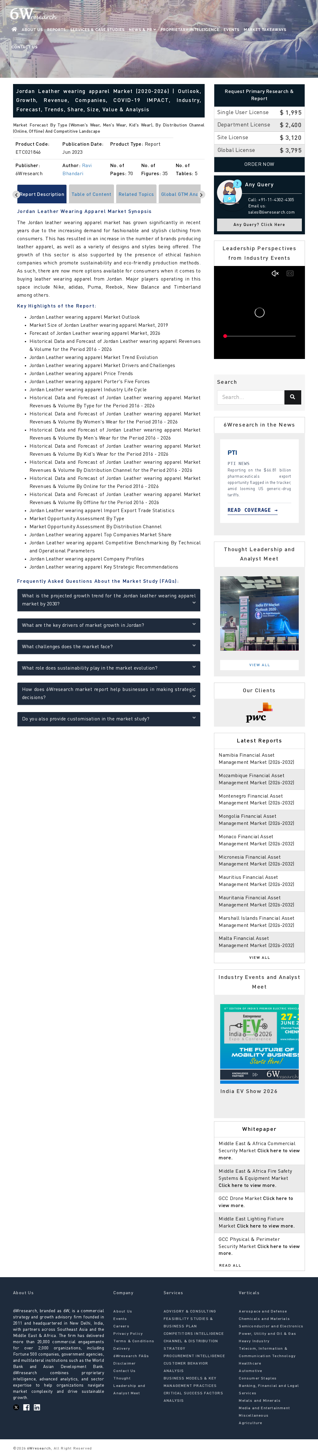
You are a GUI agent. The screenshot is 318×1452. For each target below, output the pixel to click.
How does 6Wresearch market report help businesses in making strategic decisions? (109, 693)
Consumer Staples (258, 1378)
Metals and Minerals (260, 1401)
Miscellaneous (254, 1416)
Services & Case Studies (97, 30)
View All (259, 665)
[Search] (292, 397)
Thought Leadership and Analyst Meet (129, 1386)
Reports (56, 30)
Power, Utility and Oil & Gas (267, 1334)
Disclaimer (124, 1364)
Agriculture (250, 1423)
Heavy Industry (254, 1341)
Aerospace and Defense (263, 1311)
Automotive (250, 1371)
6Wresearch (38, 1448)
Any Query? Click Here (259, 225)
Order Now (259, 164)
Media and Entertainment (264, 1408)
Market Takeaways (265, 30)
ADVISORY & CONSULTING (190, 1311)
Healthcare (250, 1364)
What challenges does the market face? (67, 646)
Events (231, 30)
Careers (121, 1326)
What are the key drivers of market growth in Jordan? (83, 625)
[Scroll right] (201, 194)
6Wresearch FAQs (131, 1356)
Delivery (121, 1349)
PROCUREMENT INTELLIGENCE (194, 1356)
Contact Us (24, 47)
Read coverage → (254, 510)
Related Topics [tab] (136, 194)
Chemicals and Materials (264, 1319)
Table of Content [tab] (91, 194)
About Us (32, 30)
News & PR (141, 30)
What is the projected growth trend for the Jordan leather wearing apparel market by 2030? (109, 600)
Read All (230, 1266)
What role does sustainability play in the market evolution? (90, 668)
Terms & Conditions (133, 1341)
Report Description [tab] (42, 194)
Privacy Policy (128, 1334)
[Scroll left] (16, 194)
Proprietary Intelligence (190, 30)
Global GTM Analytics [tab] (186, 194)
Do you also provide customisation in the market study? (86, 719)
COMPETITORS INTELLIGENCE (194, 1334)
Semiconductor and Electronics (271, 1326)
